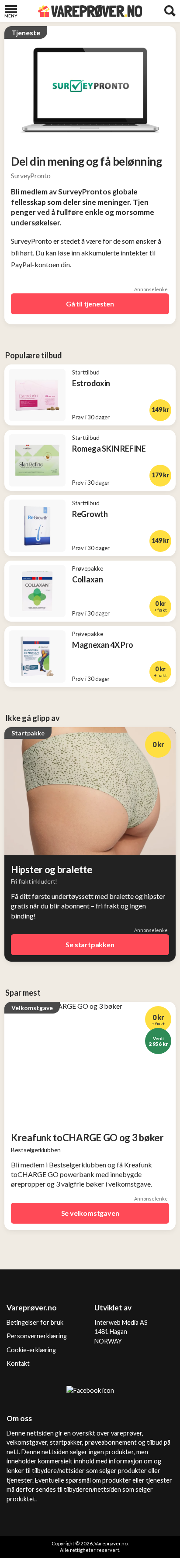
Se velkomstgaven (90, 1213)
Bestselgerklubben (36, 1149)
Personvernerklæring (37, 1336)
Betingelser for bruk (35, 1322)
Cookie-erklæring (31, 1350)
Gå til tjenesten (90, 303)
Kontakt (18, 1363)
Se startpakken (90, 944)
